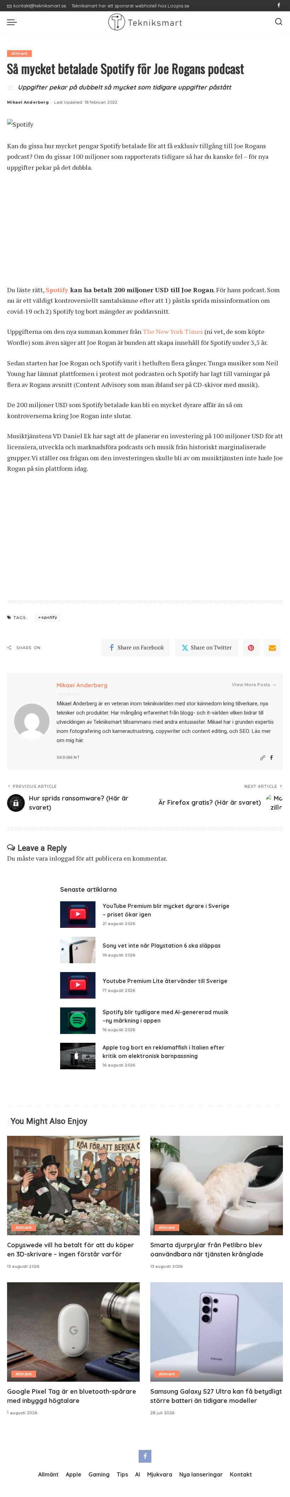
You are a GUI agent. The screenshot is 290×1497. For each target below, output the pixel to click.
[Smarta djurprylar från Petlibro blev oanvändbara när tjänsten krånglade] (216, 1185)
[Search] (278, 22)
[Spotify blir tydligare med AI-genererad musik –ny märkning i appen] (77, 1020)
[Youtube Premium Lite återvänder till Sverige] (77, 985)
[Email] (272, 648)
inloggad (62, 858)
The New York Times (173, 331)
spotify (49, 617)
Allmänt (19, 53)
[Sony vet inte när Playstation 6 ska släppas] (77, 950)
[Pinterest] (251, 648)
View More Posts (251, 684)
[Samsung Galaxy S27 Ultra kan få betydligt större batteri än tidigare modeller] (216, 1332)
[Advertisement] (145, 232)
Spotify (57, 289)
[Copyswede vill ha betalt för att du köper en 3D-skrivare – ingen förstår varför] (73, 1185)
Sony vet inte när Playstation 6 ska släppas (162, 945)
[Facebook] (279, 5)
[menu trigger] (14, 22)
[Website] (263, 757)
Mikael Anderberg (28, 102)
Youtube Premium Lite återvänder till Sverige (165, 980)
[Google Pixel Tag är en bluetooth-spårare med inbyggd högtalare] (73, 1332)
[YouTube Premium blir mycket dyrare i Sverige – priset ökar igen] (77, 914)
